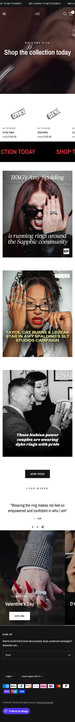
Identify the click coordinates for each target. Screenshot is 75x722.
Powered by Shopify (44, 702)
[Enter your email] (68, 655)
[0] (70, 14)
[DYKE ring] (19, 114)
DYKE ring (8, 132)
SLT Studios (9, 128)
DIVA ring (43, 132)
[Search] (65, 14)
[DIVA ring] (54, 114)
